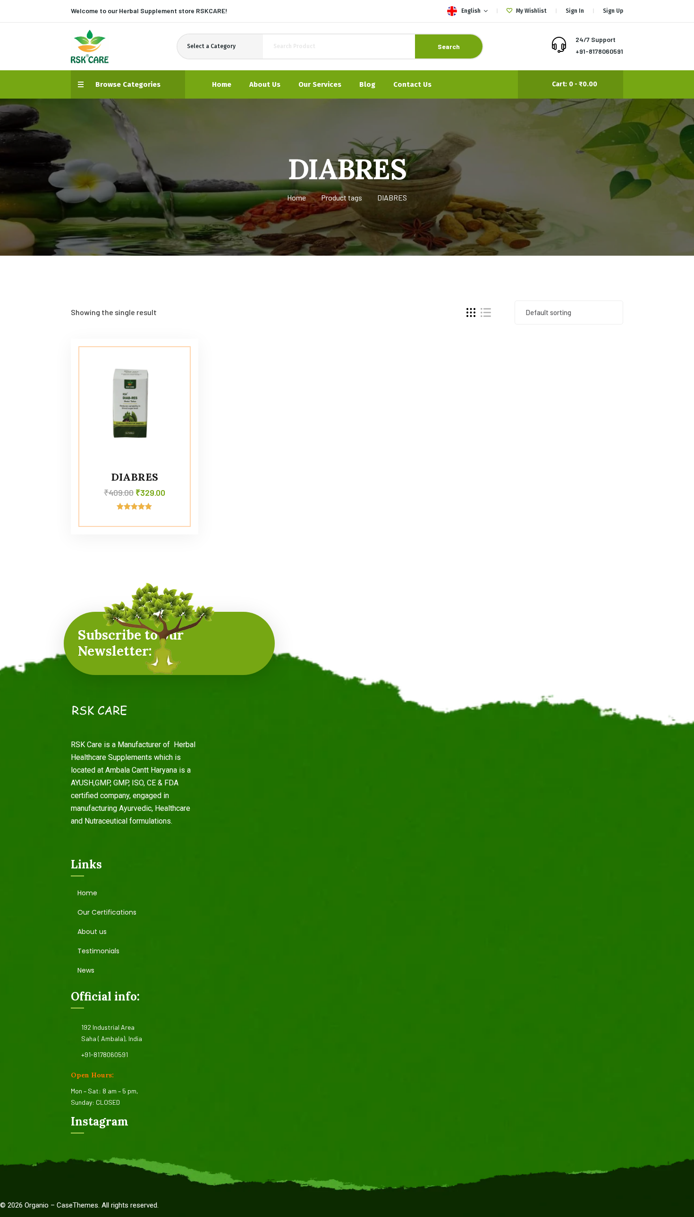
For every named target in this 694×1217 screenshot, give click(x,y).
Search (449, 46)
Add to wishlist (173, 382)
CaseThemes (77, 1205)
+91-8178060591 (599, 51)
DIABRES (134, 476)
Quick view (173, 403)
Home (296, 197)
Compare (173, 360)
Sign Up (613, 11)
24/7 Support (596, 39)
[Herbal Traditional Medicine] (90, 46)
